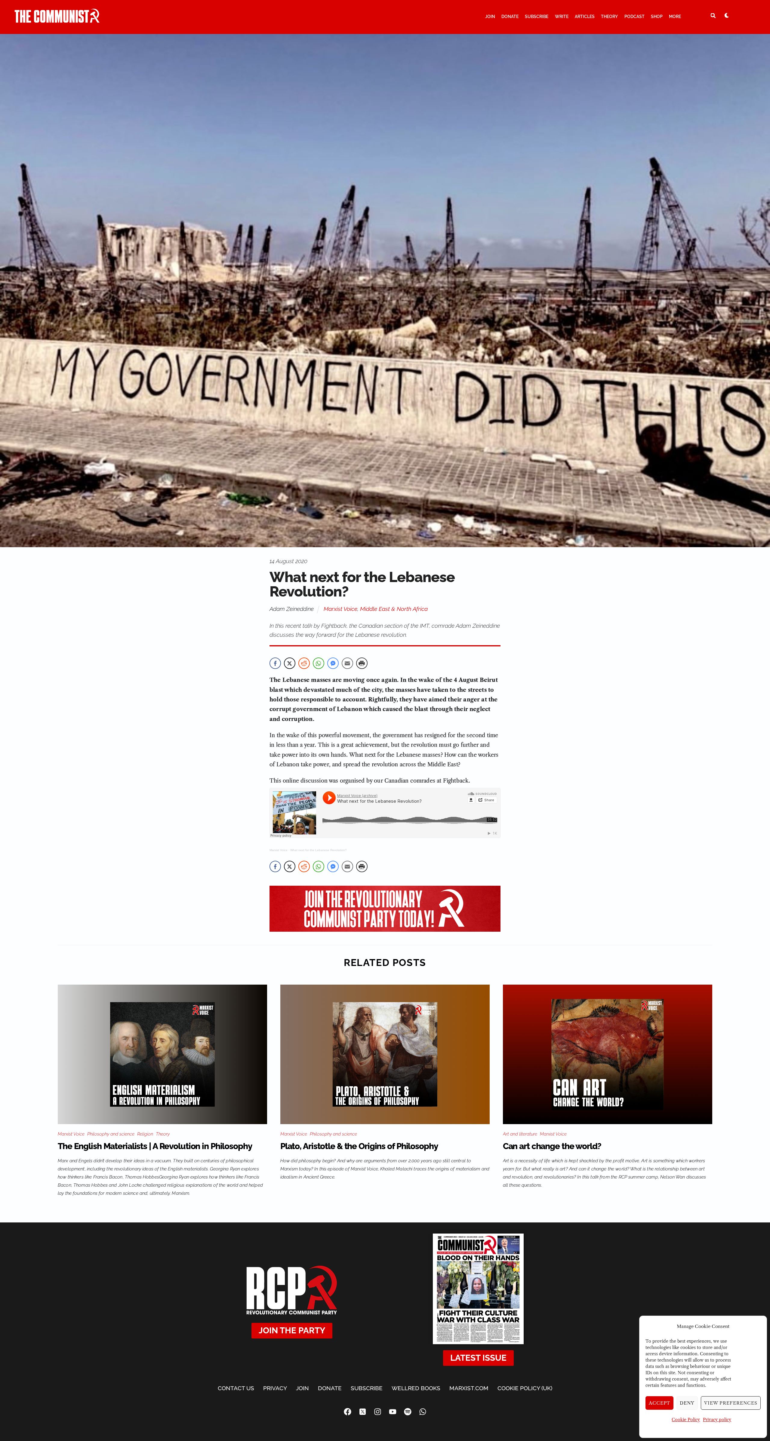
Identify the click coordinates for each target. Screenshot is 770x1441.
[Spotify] (407, 1411)
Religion (145, 1134)
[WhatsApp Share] (318, 663)
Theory (609, 16)
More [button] (675, 16)
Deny (687, 1403)
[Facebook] (347, 1411)
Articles (585, 16)
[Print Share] (362, 663)
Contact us (236, 1388)
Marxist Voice (340, 609)
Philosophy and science (110, 1134)
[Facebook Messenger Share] (333, 663)
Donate (510, 16)
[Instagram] (377, 1411)
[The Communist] (57, 20)
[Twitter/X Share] (289, 663)
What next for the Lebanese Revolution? (318, 850)
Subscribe (536, 16)
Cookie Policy (686, 1419)
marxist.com (468, 1388)
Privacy (275, 1388)
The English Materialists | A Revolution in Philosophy (155, 1146)
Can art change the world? (552, 1146)
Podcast (634, 16)
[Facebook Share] (275, 663)
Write (561, 16)
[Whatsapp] (422, 1411)
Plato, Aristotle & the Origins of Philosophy (359, 1146)
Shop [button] (657, 16)
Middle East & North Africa (394, 609)
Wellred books (416, 1388)
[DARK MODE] (726, 15)
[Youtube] (392, 1411)
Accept (659, 1403)
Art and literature (520, 1134)
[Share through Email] (347, 663)
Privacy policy (717, 1419)
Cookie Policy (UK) (524, 1388)
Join (490, 16)
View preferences (730, 1403)
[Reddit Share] (304, 663)
